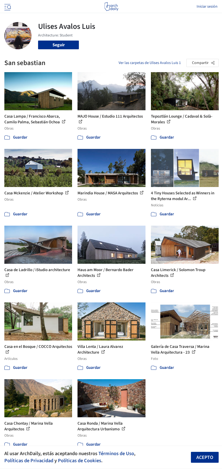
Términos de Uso (116, 453)
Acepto (204, 457)
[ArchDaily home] (111, 6)
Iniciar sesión (207, 6)
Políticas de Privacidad (28, 460)
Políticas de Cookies (79, 460)
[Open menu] (7, 6)
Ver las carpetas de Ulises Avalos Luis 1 (150, 63)
